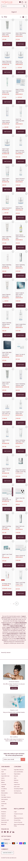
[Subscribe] (23, 759)
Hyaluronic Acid (5, 820)
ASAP (2, 771)
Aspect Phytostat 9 (12, 633)
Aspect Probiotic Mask (16, 626)
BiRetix (3, 782)
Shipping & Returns (18, 818)
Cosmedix (3, 784)
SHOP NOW (14, 688)
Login (15, 811)
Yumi (2, 805)
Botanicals (3, 824)
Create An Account (18, 814)
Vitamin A (3, 814)
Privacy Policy (17, 820)
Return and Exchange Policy (19, 825)
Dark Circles (17, 786)
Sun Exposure (17, 791)
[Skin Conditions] (14, 727)
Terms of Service (18, 822)
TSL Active (3, 769)
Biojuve (3, 780)
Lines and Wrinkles (18, 771)
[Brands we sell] (14, 701)
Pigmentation (17, 774)
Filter (5, 17)
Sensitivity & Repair (18, 788)
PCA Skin (3, 795)
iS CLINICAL (4, 788)
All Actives (3, 811)
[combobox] (14, 6)
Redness (16, 780)
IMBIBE (3, 786)
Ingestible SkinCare (18, 769)
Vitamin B (3, 816)
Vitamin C (3, 818)
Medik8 (3, 791)
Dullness (16, 782)
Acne (15, 778)
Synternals (3, 803)
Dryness (16, 776)
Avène (2, 778)
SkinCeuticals (4, 799)
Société (3, 801)
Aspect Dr (3, 774)
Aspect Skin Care (5, 776)
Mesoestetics (4, 793)
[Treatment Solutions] (14, 672)
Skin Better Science (6, 797)
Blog (15, 816)
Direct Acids (4, 822)
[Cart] (22, 2)
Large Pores (17, 784)
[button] (5, 36)
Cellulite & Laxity (18, 793)
